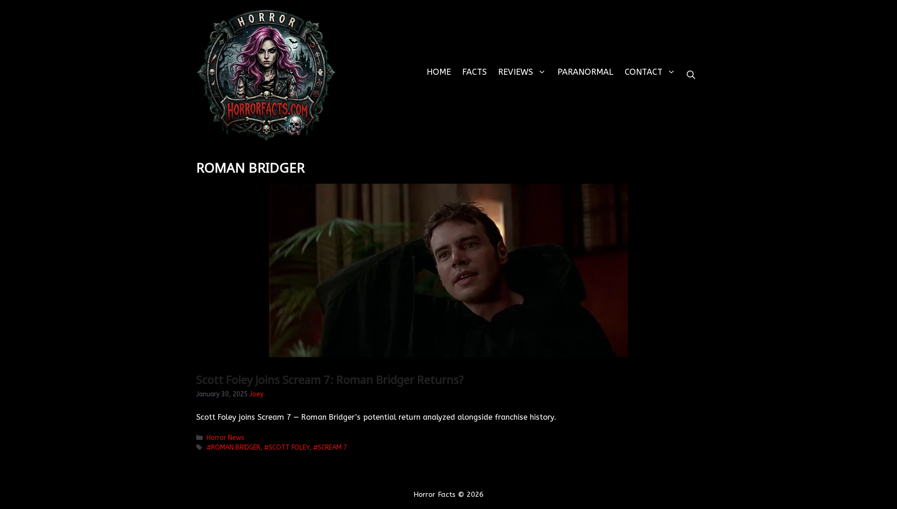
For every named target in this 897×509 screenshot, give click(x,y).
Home (439, 72)
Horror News (225, 438)
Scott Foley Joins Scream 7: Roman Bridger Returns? (330, 379)
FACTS (474, 72)
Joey (256, 394)
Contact (643, 72)
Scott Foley (289, 448)
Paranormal (585, 72)
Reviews (515, 72)
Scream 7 (332, 448)
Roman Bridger (235, 448)
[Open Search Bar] (691, 75)
